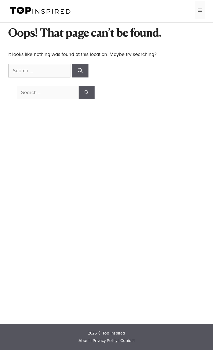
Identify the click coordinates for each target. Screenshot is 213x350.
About (84, 340)
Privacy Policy (105, 340)
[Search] (80, 70)
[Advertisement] (58, 222)
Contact (127, 340)
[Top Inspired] (40, 10)
